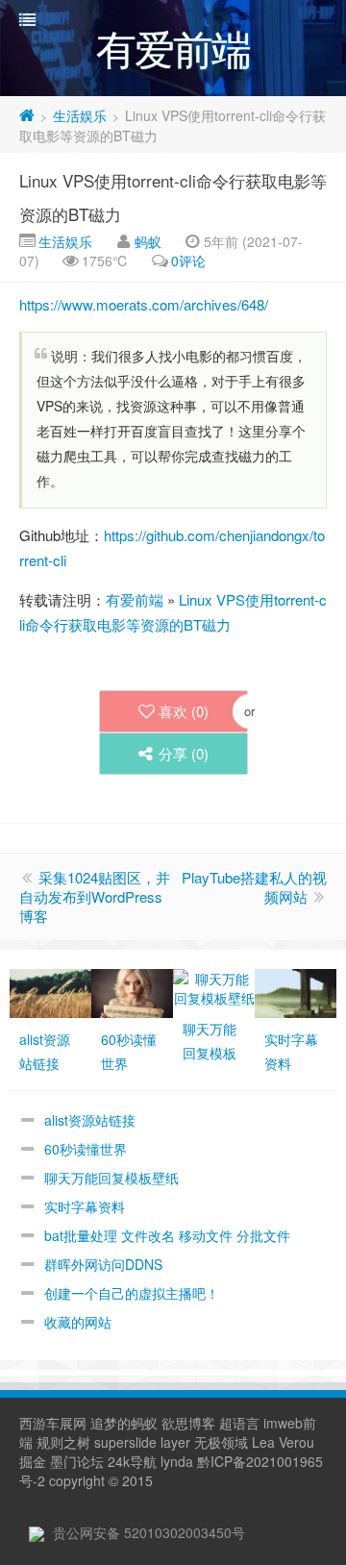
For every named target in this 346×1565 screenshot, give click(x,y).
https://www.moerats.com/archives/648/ (143, 304)
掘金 (32, 1461)
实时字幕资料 (84, 1206)
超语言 (239, 1422)
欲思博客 (188, 1422)
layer (175, 1442)
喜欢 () (184, 711)
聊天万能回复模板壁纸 (111, 1177)
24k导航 (132, 1461)
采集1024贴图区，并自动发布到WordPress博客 (94, 896)
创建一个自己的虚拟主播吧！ (131, 1293)
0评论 (188, 260)
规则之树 (63, 1442)
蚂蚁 (148, 241)
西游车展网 (52, 1422)
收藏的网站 (77, 1321)
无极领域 (221, 1442)
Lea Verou (283, 1442)
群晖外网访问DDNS (103, 1264)
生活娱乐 (80, 115)
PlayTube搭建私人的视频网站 (254, 887)
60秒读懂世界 (85, 1148)
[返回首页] (27, 115)
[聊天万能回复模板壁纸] (214, 986)
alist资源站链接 (90, 1120)
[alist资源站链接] (50, 991)
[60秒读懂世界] (132, 991)
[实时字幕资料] (295, 991)
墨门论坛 (77, 1461)
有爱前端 (134, 599)
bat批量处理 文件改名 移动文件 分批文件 (167, 1235)
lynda (177, 1461)
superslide (125, 1442)
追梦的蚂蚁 (124, 1422)
